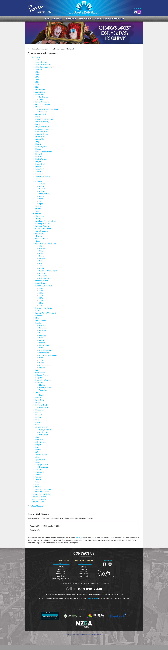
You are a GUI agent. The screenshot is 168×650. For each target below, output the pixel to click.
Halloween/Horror (41, 132)
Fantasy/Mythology (42, 122)
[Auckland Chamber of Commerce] (50, 620)
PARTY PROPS (85, 19)
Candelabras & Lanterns (43, 228)
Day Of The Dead (41, 283)
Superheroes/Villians (42, 176)
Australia (42, 248)
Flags (37, 318)
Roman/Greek (40, 164)
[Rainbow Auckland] (95, 620)
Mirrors (41, 363)
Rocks (41, 395)
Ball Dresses (43, 97)
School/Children (41, 455)
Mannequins (43, 467)
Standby (38, 171)
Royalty (38, 166)
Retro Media (43, 435)
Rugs (37, 447)
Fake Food (39, 315)
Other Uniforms (44, 194)
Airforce (42, 184)
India (41, 261)
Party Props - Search (39, 499)
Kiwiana (38, 144)
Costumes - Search (38, 502)
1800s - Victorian (41, 62)
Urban (37, 482)
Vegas (37, 211)
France (41, 256)
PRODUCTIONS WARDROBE (41, 494)
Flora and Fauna (40, 320)
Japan (41, 266)
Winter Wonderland (42, 492)
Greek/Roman (40, 373)
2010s (37, 87)
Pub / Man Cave (40, 442)
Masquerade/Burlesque (43, 151)
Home (47, 19)
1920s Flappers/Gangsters (44, 67)
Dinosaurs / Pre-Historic (43, 308)
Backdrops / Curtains (42, 223)
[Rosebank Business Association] (118, 620)
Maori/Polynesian (41, 147)
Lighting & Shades (45, 387)
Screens (42, 368)
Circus (37, 241)
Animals (38, 219)
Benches (42, 340)
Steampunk (39, 174)
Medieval (38, 154)
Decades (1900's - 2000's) (44, 286)
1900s (41, 288)
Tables (41, 360)
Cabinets (42, 343)
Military (42, 191)
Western (38, 209)
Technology (43, 390)
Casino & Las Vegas (41, 231)
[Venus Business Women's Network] (84, 627)
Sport (41, 204)
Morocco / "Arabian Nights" (48, 271)
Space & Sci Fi (40, 459)
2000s (37, 84)
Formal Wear (39, 94)
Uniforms (38, 181)
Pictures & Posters (41, 427)
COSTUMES (70, 19)
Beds (41, 338)
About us (57, 19)
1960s (37, 74)
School (41, 199)
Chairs (41, 348)
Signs (37, 457)
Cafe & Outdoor (44, 345)
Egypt (41, 253)
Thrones (38, 474)
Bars (40, 333)
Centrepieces (40, 233)
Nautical (38, 422)
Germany (42, 258)
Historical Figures (41, 134)
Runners (38, 450)
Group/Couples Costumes (44, 129)
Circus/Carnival (40, 114)
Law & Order (39, 400)
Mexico (41, 268)
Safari (37, 452)
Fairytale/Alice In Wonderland (45, 313)
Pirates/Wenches (41, 159)
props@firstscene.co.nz (85, 564)
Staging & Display (41, 464)
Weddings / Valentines (43, 489)
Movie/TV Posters (45, 430)
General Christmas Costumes (49, 109)
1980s (37, 79)
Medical (42, 189)
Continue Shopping (36, 506)
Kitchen (42, 385)
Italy (40, 263)
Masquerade (39, 410)
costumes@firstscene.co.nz (61, 564)
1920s (41, 291)
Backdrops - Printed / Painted (45, 221)
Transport (38, 477)
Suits (41, 99)
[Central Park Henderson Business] (73, 620)
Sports (37, 462)
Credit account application (76, 634)
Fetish (37, 124)
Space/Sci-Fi (39, 169)
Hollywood (39, 377)
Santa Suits (43, 112)
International (40, 137)
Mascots (38, 149)
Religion (38, 161)
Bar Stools (42, 330)
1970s (37, 77)
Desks (41, 358)
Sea (40, 201)
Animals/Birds (40, 89)
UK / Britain (43, 276)
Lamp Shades (44, 407)
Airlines (41, 186)
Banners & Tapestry (42, 226)
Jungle (37, 142)
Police (41, 196)
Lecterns (38, 402)
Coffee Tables (44, 353)
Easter (37, 117)
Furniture (38, 323)
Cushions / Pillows (41, 281)
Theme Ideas (39, 216)
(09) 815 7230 (90, 588)
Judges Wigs (39, 139)
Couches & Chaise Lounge (48, 355)
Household (39, 382)
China (41, 251)
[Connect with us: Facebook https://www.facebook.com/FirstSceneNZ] (135, 12)
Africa (41, 246)
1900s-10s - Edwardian (43, 65)
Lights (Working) (41, 405)
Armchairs (42, 325)
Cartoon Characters (42, 102)
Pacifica (42, 273)
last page (79, 538)
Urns (37, 484)
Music (37, 420)
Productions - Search (39, 497)
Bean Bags (42, 335)
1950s (37, 72)
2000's (41, 305)
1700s (37, 60)
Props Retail (39, 440)
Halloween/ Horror (42, 375)
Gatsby (37, 370)
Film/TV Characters (42, 127)
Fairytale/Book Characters (44, 119)
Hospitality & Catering (43, 380)
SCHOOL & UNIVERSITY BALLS (109, 19)
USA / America (44, 278)
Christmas (38, 107)
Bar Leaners (43, 328)
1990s (37, 82)
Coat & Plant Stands (46, 350)
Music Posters (44, 432)
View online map (93, 598)
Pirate (37, 437)
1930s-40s (38, 69)
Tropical (38, 179)
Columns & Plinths (41, 238)
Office (37, 425)
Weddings (38, 206)
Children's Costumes (42, 104)
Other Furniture (44, 365)
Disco (37, 310)
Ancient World (40, 92)
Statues (38, 469)
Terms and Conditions (93, 634)
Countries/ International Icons (45, 243)
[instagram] (110, 565)
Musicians (38, 156)
